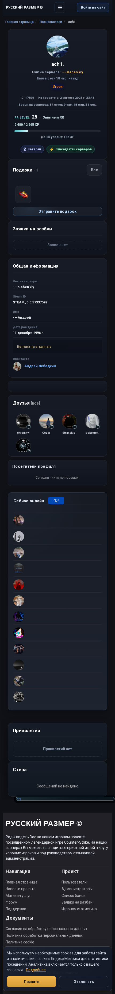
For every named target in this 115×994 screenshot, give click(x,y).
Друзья (26, 403)
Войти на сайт (93, 7)
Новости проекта (21, 889)
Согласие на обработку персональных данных (46, 929)
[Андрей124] (57, 552)
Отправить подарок (58, 211)
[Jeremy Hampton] (57, 584)
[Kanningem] (57, 616)
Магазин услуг (18, 895)
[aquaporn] (57, 649)
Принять (31, 982)
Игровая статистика (79, 909)
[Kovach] (57, 536)
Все (94, 170)
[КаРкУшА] (57, 681)
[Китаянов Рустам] (57, 632)
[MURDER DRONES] (57, 697)
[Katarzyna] (57, 520)
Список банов (74, 895)
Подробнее (36, 970)
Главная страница (19, 22)
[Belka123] (57, 665)
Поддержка (16, 909)
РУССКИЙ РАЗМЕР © (44, 824)
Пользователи (51, 22)
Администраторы (77, 889)
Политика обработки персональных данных (44, 935)
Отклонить (84, 982)
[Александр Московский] (57, 600)
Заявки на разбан (77, 902)
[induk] (57, 568)
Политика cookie (20, 942)
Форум (11, 902)
